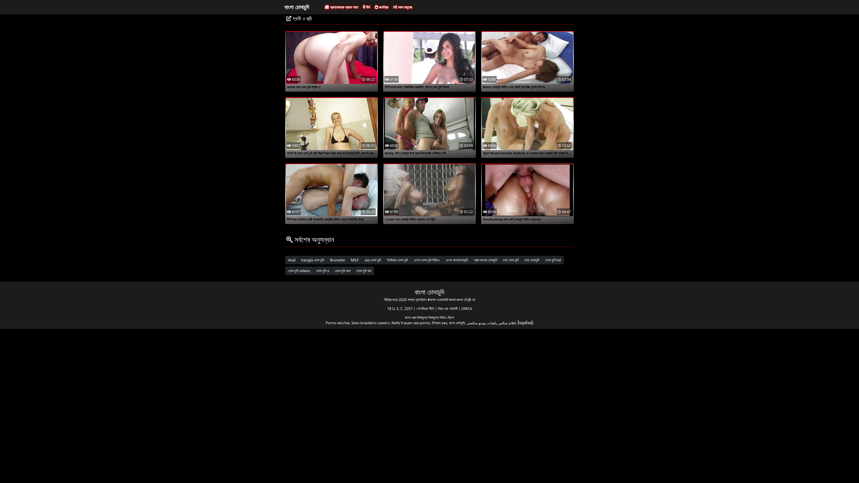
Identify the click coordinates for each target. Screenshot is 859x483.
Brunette (337, 260)
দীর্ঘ (367, 7)
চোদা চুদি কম (363, 270)
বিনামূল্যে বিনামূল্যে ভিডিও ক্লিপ (435, 317)
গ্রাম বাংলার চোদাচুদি (485, 260)
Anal (292, 260)
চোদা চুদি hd (553, 260)
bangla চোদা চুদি (312, 260)
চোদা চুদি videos (299, 270)
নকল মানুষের (404, 7)
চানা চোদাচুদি (532, 260)
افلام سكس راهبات (501, 322)
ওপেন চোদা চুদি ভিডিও (427, 260)
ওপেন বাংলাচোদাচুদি (457, 260)
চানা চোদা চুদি (511, 260)
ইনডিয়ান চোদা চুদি (397, 260)
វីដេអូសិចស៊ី (525, 322)
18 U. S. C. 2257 (400, 308)
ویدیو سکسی (476, 322)
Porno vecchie (338, 322)
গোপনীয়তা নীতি (425, 308)
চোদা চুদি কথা (343, 270)
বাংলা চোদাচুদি (297, 7)
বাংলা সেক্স (411, 317)
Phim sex (439, 322)
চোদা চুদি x (322, 270)
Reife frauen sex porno (410, 322)
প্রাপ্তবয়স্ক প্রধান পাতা (343, 7)
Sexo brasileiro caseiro (370, 322)
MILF (355, 260)
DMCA (466, 308)
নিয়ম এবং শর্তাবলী (448, 308)
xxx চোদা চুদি (373, 260)
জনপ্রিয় (383, 7)
